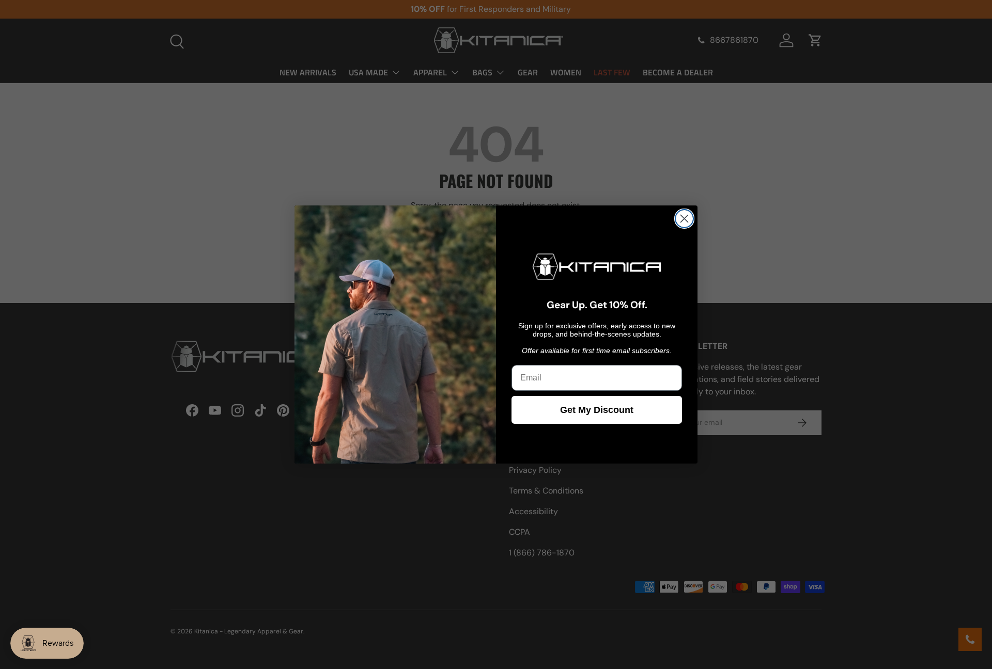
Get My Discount (596, 410)
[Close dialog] (684, 219)
